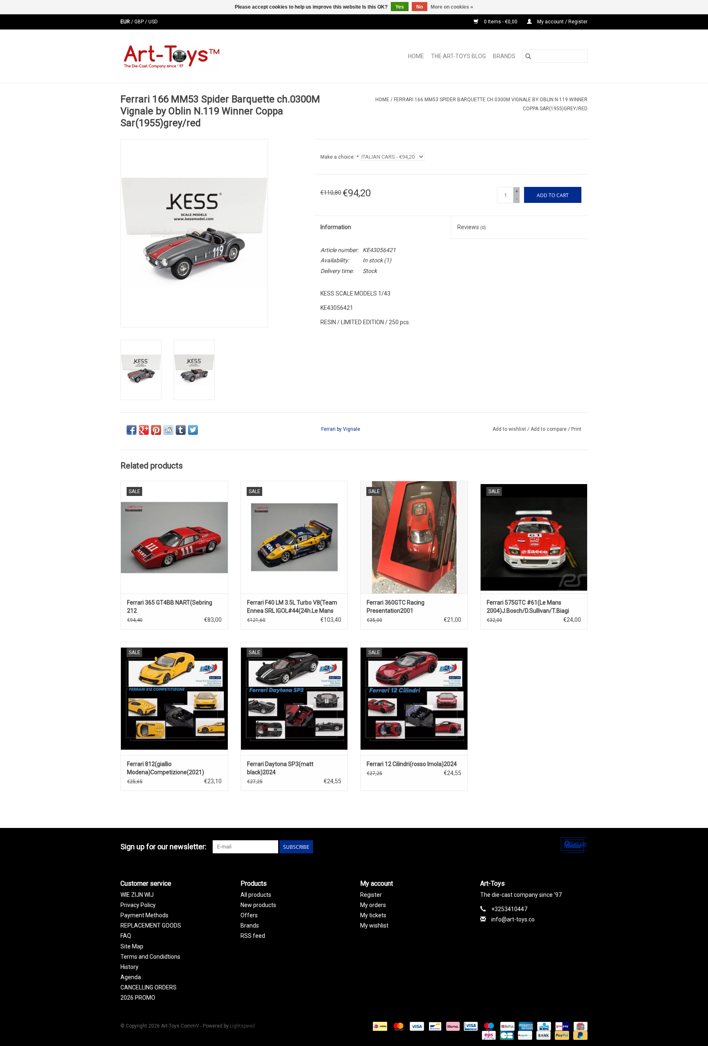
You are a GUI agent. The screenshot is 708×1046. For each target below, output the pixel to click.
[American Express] (525, 1026)
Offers (249, 915)
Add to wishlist (509, 429)
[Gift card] (579, 1026)
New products (258, 905)
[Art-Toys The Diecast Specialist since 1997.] (203, 56)
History (129, 967)
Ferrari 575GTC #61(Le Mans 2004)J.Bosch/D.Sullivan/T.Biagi (528, 606)
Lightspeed (242, 1026)
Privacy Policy (138, 905)
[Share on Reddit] (168, 430)
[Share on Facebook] (131, 430)
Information (335, 227)
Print (576, 429)
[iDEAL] (379, 1026)
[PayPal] (561, 1035)
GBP (139, 22)
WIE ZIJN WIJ (137, 894)
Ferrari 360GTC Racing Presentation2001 (395, 606)
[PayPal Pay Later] (579, 1035)
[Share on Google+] (144, 430)
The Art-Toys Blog (458, 56)
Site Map (131, 946)
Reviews (471, 227)
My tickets (373, 915)
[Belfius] (506, 1026)
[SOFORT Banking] (452, 1026)
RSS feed (253, 935)
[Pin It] (156, 430)
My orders (373, 905)
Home (416, 56)
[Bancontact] (434, 1026)
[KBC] (543, 1026)
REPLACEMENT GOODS (150, 925)
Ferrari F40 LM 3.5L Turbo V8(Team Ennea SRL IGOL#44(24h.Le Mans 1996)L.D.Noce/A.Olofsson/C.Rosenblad (294, 607)
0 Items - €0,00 (501, 22)
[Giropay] (561, 1026)
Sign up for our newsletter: (163, 846)
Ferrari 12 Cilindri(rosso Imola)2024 (412, 764)
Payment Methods (144, 915)
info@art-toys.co (513, 919)
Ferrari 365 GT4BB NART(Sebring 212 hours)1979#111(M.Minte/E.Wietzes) (174, 607)
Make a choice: (339, 157)
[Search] (528, 56)
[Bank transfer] (542, 1035)
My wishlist (374, 925)
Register (371, 894)
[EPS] (488, 1035)
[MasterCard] (397, 1026)
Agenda (130, 977)
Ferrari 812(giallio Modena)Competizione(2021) (165, 768)
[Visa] (416, 1026)
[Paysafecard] (524, 1035)
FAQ (125, 935)
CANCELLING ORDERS (148, 987)
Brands (504, 56)
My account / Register (562, 22)
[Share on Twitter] (193, 430)
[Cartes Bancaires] (506, 1035)
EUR (125, 22)
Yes (399, 7)
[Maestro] (488, 1026)
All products (256, 894)
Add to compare (549, 429)
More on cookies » (452, 7)
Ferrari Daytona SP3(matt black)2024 (280, 768)
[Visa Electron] (470, 1026)
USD (153, 22)
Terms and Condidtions (150, 956)
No (419, 7)
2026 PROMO (137, 997)
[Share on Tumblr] (181, 430)
